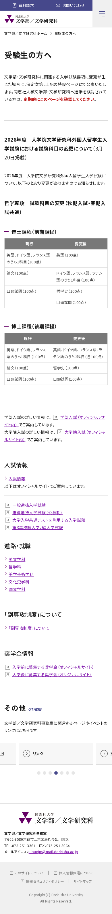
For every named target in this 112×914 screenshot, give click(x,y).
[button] (38, 773)
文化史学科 (19, 582)
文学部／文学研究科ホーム (25, 33)
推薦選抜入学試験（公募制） (37, 512)
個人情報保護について (76, 872)
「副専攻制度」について (29, 628)
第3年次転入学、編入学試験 (37, 527)
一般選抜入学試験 (29, 505)
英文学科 (17, 559)
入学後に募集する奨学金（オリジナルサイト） (52, 674)
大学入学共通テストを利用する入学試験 (48, 520)
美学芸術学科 (21, 574)
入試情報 (17, 478)
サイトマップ (83, 881)
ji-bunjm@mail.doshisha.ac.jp (53, 851)
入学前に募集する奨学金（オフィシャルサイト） (53, 667)
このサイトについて (29, 872)
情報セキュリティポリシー (45, 881)
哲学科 (15, 567)
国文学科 (17, 589)
